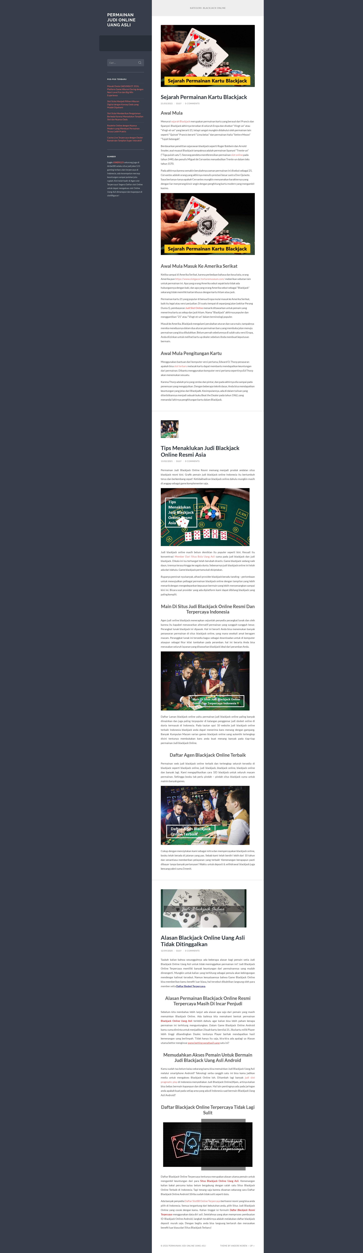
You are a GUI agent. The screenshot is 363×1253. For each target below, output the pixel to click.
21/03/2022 (167, 103)
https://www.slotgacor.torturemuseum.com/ (200, 278)
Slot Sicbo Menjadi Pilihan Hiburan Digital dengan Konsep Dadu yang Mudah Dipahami (123, 104)
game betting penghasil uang (204, 1042)
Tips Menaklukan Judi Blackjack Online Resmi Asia (200, 451)
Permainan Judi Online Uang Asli (121, 19)
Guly (179, 103)
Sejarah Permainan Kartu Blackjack (204, 96)
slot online (237, 154)
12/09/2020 (167, 951)
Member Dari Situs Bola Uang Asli (195, 556)
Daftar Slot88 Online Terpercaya (202, 1201)
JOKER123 (118, 162)
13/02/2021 (167, 461)
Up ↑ (252, 1246)
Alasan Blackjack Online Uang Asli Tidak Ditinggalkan (203, 940)
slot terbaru (180, 366)
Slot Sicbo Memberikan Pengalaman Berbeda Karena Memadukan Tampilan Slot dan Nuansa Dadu (125, 116)
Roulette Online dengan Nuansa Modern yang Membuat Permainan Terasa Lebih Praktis (123, 128)
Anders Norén (239, 1246)
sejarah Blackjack (180, 121)
